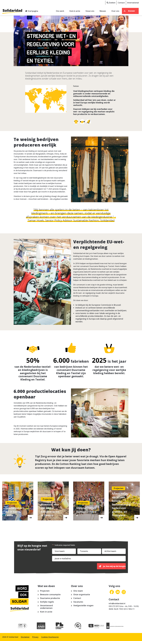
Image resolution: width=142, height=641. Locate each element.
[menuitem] (110, 3)
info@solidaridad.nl (117, 603)
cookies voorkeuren (50, 637)
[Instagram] (124, 592)
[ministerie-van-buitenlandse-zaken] (115, 626)
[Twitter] (118, 592)
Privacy (35, 637)
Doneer (131, 11)
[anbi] (41, 626)
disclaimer (25, 637)
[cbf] (22, 626)
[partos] (96, 626)
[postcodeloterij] (59, 626)
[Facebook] (112, 592)
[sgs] (78, 626)
